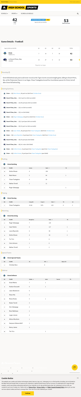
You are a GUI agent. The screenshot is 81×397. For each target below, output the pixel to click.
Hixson (12, 175)
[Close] (78, 378)
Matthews (13, 311)
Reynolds (13, 231)
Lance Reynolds (18, 135)
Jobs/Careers (37, 371)
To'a (11, 239)
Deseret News (4, 2)
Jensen (13, 315)
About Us (4, 371)
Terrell (13, 183)
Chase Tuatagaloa (35, 131)
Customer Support (24, 371)
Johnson (13, 243)
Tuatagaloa (14, 179)
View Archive (18, 373)
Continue (27, 393)
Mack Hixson (17, 93)
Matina (13, 283)
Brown (13, 171)
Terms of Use (5, 368)
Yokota (12, 227)
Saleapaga (14, 188)
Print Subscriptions (75, 2)
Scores (27, 13)
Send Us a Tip (6, 373)
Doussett (14, 287)
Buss (13, 265)
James (13, 327)
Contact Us (12, 371)
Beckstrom (14, 291)
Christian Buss (37, 93)
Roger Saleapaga (18, 117)
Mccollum (14, 319)
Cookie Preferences (40, 368)
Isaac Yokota (17, 131)
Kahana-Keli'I (16, 323)
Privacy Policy (16, 368)
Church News (13, 2)
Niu (12, 295)
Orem (15, 22)
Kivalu (13, 299)
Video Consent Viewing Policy (56, 387)
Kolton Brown (17, 149)
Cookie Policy (27, 368)
